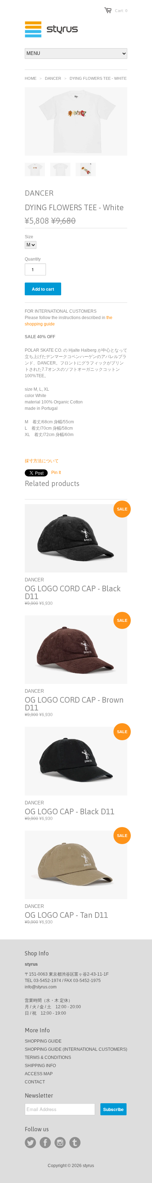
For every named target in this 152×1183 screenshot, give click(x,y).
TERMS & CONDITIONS (48, 1057)
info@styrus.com (41, 986)
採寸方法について (42, 460)
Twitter (30, 1142)
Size (29, 236)
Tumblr (75, 1142)
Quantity (33, 259)
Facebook (45, 1142)
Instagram (60, 1142)
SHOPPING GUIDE (43, 1041)
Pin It (56, 472)
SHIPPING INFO (40, 1065)
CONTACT (35, 1081)
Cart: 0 (121, 10)
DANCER (53, 78)
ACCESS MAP (39, 1073)
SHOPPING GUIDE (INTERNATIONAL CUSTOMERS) (76, 1049)
